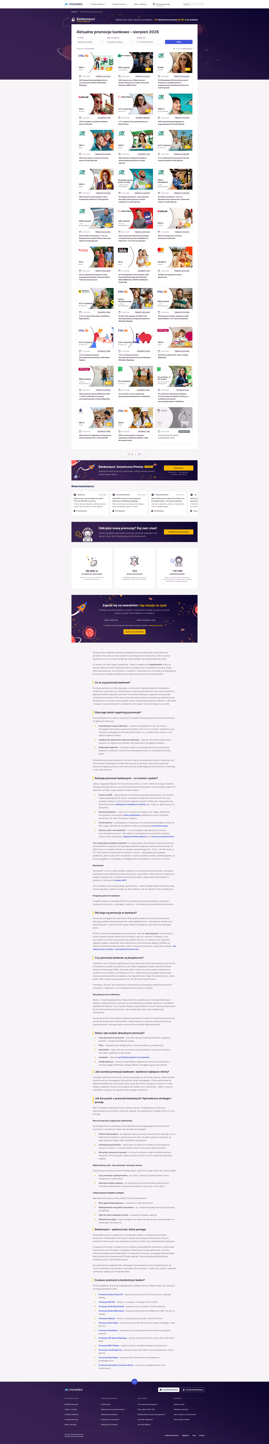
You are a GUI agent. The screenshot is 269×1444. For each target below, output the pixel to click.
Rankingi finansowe (71, 1404)
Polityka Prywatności (172, 1435)
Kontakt (201, 1435)
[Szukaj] (202, 4)
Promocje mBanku (107, 1318)
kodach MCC (121, 880)
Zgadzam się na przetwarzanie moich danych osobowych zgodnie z (134, 625)
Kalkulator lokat (179, 1404)
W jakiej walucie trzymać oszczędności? (151, 1414)
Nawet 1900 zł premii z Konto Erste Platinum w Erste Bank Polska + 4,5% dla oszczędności (167, 500)
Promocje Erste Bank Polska (111, 1306)
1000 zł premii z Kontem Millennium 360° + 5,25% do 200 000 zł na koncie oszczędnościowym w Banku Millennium (89, 500)
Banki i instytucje (140, 4)
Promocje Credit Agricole (110, 1350)
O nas (194, 1435)
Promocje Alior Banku (108, 1323)
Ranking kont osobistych (109, 1414)
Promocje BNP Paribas (109, 1345)
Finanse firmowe (119, 4)
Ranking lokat (105, 1404)
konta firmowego (160, 826)
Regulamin (185, 1435)
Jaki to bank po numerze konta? (185, 1414)
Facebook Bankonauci (194, 1390)
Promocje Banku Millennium (111, 1311)
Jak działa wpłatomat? (145, 1419)
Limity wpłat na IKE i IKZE (146, 1409)
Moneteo (74, 12)
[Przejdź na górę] (134, 1382)
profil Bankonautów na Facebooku (133, 1057)
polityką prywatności (156, 625)
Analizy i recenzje (71, 1409)
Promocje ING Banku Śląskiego (113, 1338)
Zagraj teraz (178, 468)
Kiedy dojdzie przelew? (182, 1419)
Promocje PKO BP (107, 1302)
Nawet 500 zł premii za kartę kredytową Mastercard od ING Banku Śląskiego (126, 500)
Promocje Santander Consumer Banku (116, 1365)
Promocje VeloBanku (108, 1330)
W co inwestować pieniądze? (147, 1404)
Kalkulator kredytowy (181, 1409)
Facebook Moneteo (170, 1390)
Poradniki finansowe (71, 1414)
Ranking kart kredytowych (110, 1419)
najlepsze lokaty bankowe (135, 836)
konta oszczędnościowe (163, 836)
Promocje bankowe (163, 4)
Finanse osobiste (97, 4)
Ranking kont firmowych (109, 1424)
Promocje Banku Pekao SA (111, 1294)
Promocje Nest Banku (108, 1357)
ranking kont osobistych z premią (130, 804)
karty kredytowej (132, 815)
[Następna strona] (145, 454)
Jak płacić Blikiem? (143, 1424)
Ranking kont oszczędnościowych (113, 1409)
